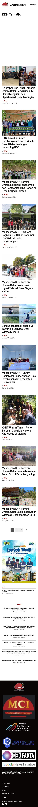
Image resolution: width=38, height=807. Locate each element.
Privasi (4, 797)
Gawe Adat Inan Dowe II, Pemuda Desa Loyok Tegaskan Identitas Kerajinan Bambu (19, 609)
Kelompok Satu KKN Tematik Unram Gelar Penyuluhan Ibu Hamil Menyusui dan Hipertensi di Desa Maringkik (18, 93)
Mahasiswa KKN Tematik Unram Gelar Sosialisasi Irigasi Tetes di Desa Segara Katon (17, 287)
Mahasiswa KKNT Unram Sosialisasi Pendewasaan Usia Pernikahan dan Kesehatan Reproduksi (19, 377)
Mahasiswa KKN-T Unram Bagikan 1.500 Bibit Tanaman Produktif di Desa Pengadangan (18, 237)
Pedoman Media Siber (8, 793)
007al (5, 101)
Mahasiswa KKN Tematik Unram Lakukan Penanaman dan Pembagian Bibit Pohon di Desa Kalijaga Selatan (19, 186)
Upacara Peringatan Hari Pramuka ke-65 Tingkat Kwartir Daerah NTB (19, 643)
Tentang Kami (6, 783)
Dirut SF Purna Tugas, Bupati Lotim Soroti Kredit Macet (19, 635)
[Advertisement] (19, 41)
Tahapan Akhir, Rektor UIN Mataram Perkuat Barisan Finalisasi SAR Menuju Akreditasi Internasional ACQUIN (19, 652)
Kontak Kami (5, 786)
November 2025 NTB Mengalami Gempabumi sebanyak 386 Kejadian (18, 590)
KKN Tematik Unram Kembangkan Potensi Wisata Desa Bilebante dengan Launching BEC (18, 143)
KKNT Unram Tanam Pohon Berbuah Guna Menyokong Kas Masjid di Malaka (17, 430)
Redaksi (4, 790)
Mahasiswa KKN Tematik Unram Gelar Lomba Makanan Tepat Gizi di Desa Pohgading (19, 471)
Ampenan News (18, 5)
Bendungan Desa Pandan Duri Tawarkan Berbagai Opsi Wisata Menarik (18, 328)
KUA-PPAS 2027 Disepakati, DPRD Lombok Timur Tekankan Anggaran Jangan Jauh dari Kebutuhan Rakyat (19, 626)
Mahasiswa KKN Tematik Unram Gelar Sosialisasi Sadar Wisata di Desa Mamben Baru (19, 511)
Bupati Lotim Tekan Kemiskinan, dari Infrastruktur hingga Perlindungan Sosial (19, 618)
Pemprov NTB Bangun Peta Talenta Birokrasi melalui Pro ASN (19, 660)
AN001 (6, 195)
